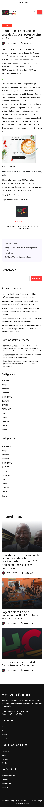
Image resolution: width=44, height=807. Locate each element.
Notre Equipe (6, 783)
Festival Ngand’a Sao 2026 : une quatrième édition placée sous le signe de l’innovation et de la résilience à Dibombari (21, 328)
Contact (5, 780)
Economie (5, 751)
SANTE (4, 426)
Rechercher (9, 270)
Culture (4, 755)
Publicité (5, 787)
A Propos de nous (8, 776)
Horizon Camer (11, 43)
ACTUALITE (6, 25)
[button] (39, 12)
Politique (5, 759)
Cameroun (6, 393)
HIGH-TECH (6, 413)
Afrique (4, 385)
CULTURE (5, 401)
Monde (4, 417)
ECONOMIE (6, 409)
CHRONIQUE (7, 397)
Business (5, 389)
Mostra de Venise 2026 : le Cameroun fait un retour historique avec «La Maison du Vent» (22, 320)
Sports (4, 430)
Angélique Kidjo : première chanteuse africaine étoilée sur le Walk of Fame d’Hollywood (20, 302)
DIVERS (5, 405)
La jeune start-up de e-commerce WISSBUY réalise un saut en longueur (21, 615)
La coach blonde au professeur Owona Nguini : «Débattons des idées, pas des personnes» (20, 295)
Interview (5, 739)
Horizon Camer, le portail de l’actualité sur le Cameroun (19, 664)
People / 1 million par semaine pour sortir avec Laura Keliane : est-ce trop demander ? (21, 363)
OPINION (5, 421)
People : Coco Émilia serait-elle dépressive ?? (21, 249)
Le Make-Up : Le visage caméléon (18, 257)
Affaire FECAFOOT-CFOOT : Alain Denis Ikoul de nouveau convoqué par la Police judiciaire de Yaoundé (20, 311)
